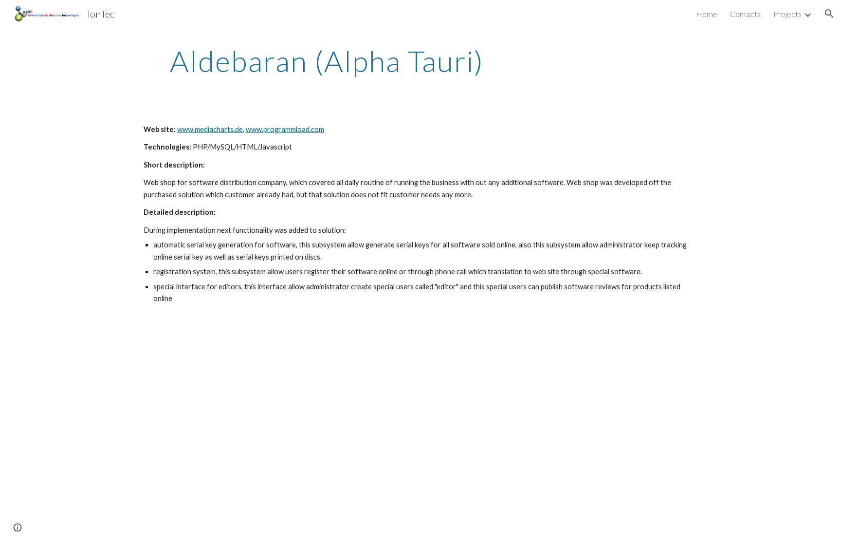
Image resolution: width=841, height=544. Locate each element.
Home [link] (706, 14)
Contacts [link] (745, 14)
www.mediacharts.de (210, 129)
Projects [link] (787, 14)
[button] (829, 13)
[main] (327, 61)
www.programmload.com (285, 129)
